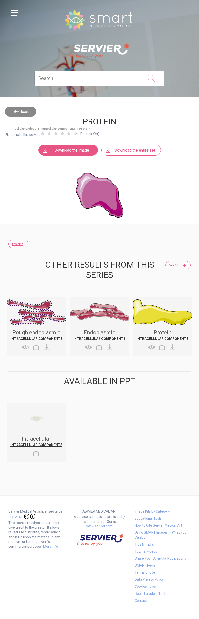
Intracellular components (58, 128)
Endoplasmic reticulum (99, 335)
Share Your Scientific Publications (160, 558)
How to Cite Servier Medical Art (158, 525)
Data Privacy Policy (149, 579)
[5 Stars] (68, 133)
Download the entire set (135, 150)
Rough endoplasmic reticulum (36, 335)
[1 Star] (42, 133)
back (25, 111)
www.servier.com (99, 526)
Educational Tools (148, 518)
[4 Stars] (62, 133)
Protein (163, 333)
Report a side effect (150, 593)
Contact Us (143, 601)
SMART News (145, 565)
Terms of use (145, 572)
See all (174, 265)
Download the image (71, 150)
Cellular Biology (25, 128)
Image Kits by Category (152, 511)
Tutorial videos (146, 551)
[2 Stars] (49, 133)
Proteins (17, 244)
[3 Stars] (55, 133)
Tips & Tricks (144, 544)
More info (50, 546)
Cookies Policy (146, 586)
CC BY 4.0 (15, 517)
